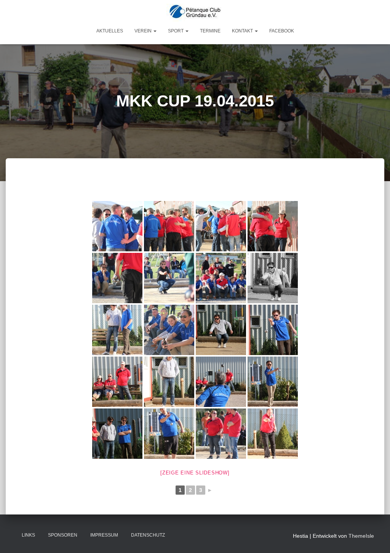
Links (28, 535)
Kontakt (243, 31)
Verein (143, 31)
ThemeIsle (361, 536)
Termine (210, 31)
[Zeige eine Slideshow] (195, 473)
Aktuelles (109, 31)
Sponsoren (62, 535)
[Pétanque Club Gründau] (195, 12)
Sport (176, 31)
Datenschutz (148, 535)
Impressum (104, 535)
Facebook (281, 31)
